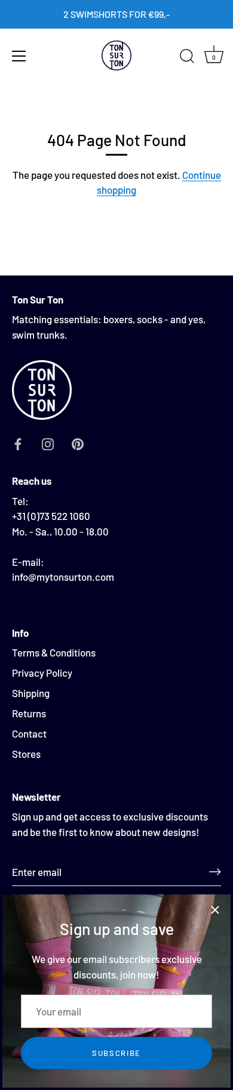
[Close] (215, 910)
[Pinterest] (78, 443)
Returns (29, 713)
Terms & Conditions (54, 652)
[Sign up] (215, 872)
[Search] (187, 58)
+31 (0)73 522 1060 (51, 516)
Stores (26, 754)
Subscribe (116, 1053)
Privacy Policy (42, 673)
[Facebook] (18, 443)
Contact (29, 733)
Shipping (31, 693)
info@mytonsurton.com (63, 577)
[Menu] (19, 56)
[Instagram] (48, 443)
